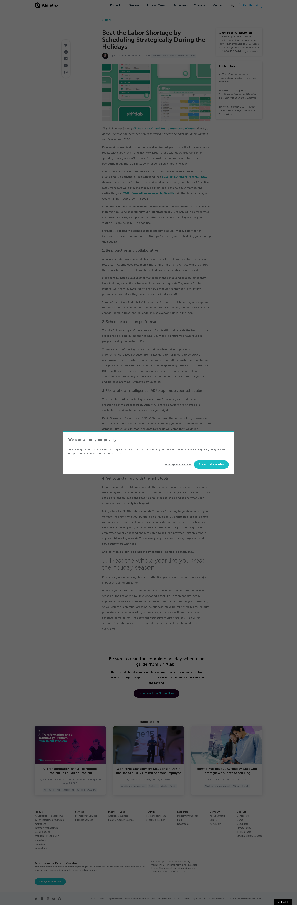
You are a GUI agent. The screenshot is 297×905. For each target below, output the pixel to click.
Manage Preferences (178, 464)
